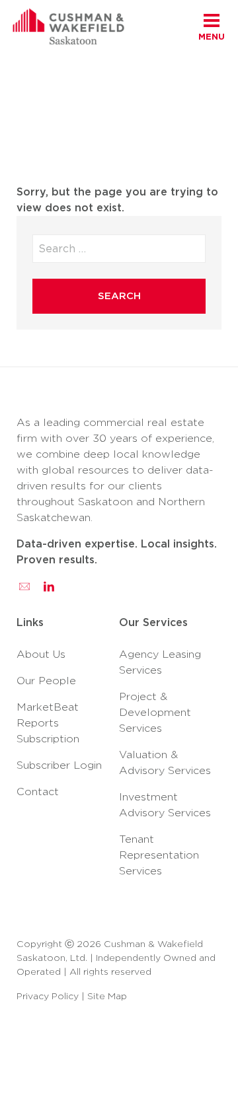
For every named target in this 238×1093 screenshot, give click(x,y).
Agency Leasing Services (160, 662)
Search (119, 296)
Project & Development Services (155, 712)
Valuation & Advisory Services (165, 762)
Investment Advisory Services (165, 805)
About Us (41, 654)
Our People (46, 680)
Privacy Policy (48, 996)
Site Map (107, 996)
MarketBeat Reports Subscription (48, 723)
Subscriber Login (59, 765)
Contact (38, 791)
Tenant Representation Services (159, 855)
